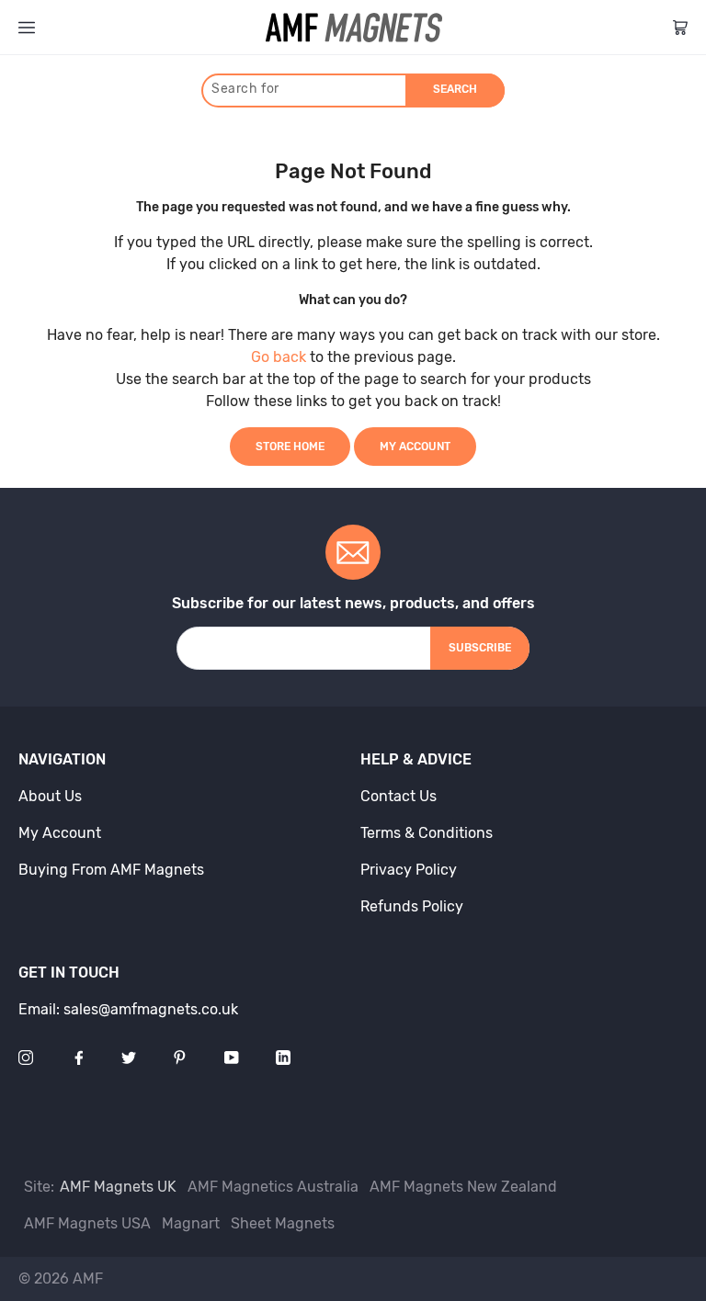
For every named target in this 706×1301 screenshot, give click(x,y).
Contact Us (398, 796)
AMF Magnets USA (87, 1223)
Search (455, 89)
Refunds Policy (411, 906)
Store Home (290, 446)
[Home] (354, 27)
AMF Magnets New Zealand (463, 1186)
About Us (50, 796)
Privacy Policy (408, 869)
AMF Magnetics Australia (273, 1186)
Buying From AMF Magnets (111, 869)
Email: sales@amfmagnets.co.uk (128, 1009)
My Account (415, 446)
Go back (278, 357)
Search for (245, 88)
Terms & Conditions (426, 833)
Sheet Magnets (283, 1223)
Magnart (191, 1223)
